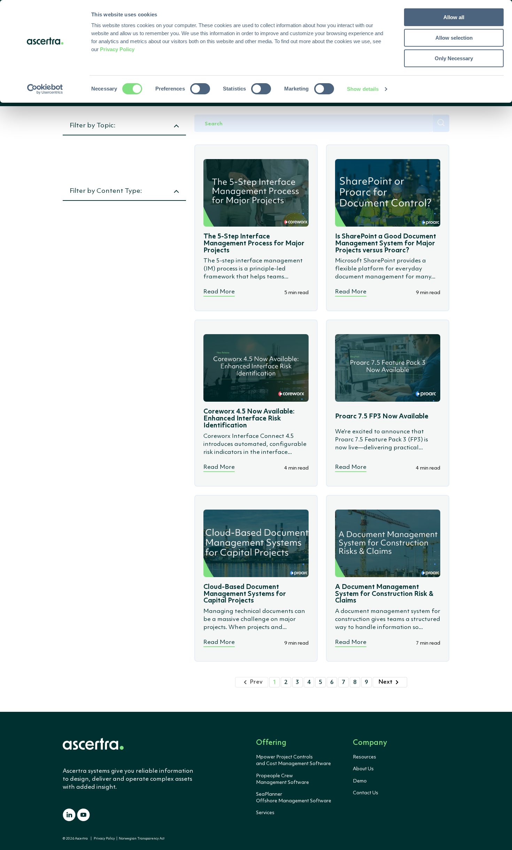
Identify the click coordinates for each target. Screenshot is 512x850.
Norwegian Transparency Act (140, 838)
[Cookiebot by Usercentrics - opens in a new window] (45, 89)
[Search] (441, 123)
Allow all (453, 17)
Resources (364, 757)
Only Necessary (454, 58)
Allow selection (454, 38)
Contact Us (365, 792)
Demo (360, 781)
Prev (256, 682)
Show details (363, 89)
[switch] (200, 88)
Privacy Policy (104, 838)
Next (385, 682)
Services (265, 812)
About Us (363, 768)
